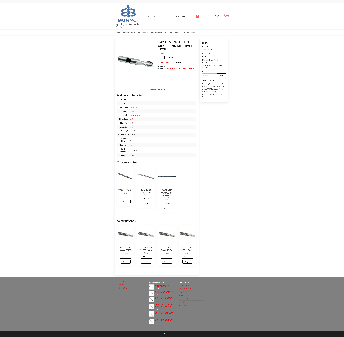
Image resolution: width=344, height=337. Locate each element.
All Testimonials (158, 32)
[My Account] (220, 16)
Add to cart (170, 57)
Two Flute (191, 68)
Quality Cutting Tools (127, 24)
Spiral (132, 119)
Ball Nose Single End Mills (171, 68)
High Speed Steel (183, 68)
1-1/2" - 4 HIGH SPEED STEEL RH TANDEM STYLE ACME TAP (164, 299)
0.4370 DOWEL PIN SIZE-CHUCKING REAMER (162, 285)
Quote (194, 32)
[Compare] (215, 16)
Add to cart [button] (125, 197)
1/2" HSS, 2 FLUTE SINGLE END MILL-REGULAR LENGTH (164, 292)
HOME (118, 32)
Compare (178, 62)
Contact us (173, 32)
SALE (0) (182, 302)
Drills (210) (183, 292)
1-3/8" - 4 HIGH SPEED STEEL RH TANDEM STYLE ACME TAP (164, 306)
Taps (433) (182, 306)
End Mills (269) (184, 295)
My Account (143, 32)
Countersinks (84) (185, 289)
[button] (225, 16)
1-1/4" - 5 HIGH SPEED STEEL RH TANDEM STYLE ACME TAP (164, 313)
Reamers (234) (184, 299)
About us (185, 32)
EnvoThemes (175, 334)
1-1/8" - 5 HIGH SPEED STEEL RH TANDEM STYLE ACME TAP (164, 321)
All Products (129, 32)
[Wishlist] (218, 16)
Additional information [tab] (157, 89)
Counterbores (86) (185, 285)
